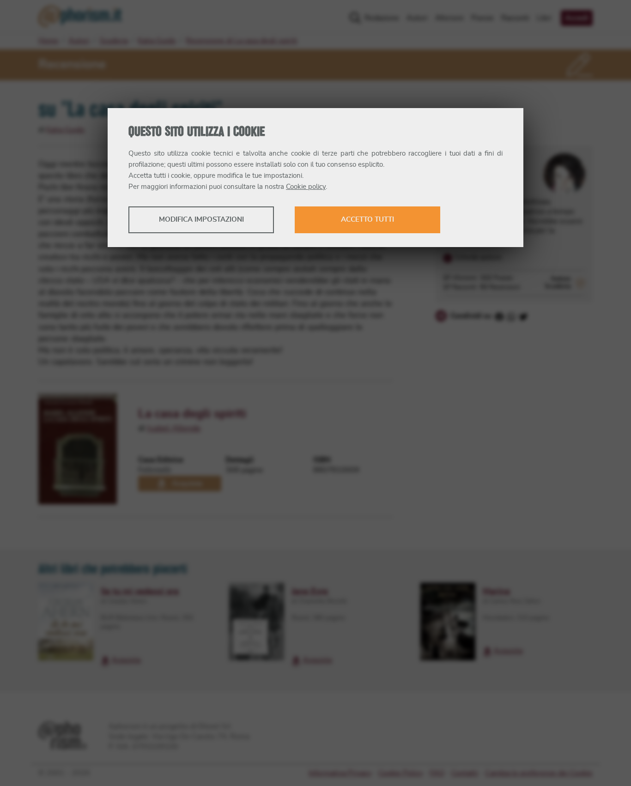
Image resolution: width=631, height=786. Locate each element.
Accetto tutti (367, 219)
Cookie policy (306, 186)
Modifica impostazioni (201, 219)
